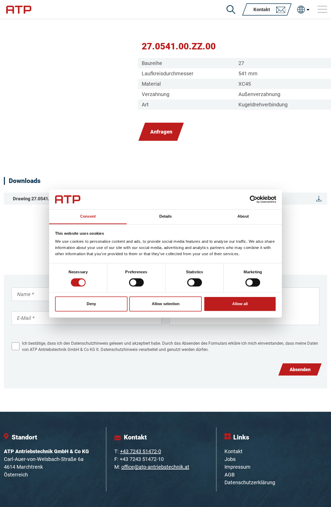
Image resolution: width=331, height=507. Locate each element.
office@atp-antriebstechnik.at (155, 467)
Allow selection (165, 304)
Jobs (230, 459)
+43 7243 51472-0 (140, 451)
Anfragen (161, 132)
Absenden (300, 369)
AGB (229, 475)
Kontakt (233, 451)
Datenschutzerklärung (249, 482)
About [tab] (243, 216)
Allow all (240, 304)
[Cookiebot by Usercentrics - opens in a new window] (253, 199)
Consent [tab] (88, 216)
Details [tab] (165, 216)
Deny (91, 304)
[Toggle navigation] (322, 9)
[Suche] (231, 9)
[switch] (136, 282)
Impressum (237, 467)
